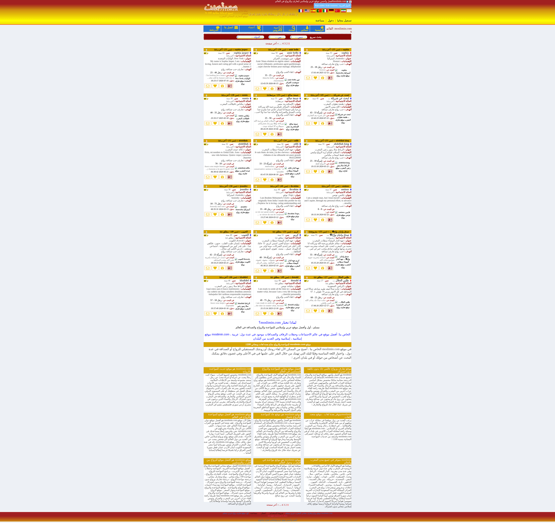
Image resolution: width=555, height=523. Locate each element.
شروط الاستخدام (276, 513)
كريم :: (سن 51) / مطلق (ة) (286, 231)
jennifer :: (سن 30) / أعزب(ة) (235, 186)
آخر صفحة (271, 43)
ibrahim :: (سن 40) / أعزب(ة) (285, 186)
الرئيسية (319, 29)
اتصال (263, 513)
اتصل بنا (231, 29)
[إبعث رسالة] (208, 86)
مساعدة (320, 20)
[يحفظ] (215, 86)
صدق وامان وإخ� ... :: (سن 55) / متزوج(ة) (330, 231)
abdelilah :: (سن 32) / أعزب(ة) (234, 140)
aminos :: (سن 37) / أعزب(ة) (336, 186)
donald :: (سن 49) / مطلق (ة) (285, 277)
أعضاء (250, 27)
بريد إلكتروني (277, 29)
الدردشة (214, 29)
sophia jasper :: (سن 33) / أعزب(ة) (232, 49)
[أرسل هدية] (222, 86)
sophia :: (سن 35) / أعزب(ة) (336, 49)
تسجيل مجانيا (344, 20)
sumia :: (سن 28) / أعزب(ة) (235, 95)
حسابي (304, 29)
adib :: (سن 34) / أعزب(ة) (287, 140)
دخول (331, 20)
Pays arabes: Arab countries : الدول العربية (332, 5)
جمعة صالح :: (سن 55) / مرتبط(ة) (283, 95)
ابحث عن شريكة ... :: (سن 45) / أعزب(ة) (331, 95)
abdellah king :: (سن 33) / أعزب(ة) (333, 140)
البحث (292, 29)
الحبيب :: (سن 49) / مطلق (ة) (235, 231)
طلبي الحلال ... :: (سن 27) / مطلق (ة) (332, 277)
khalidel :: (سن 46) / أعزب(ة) (234, 277)
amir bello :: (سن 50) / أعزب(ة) (284, 49)
